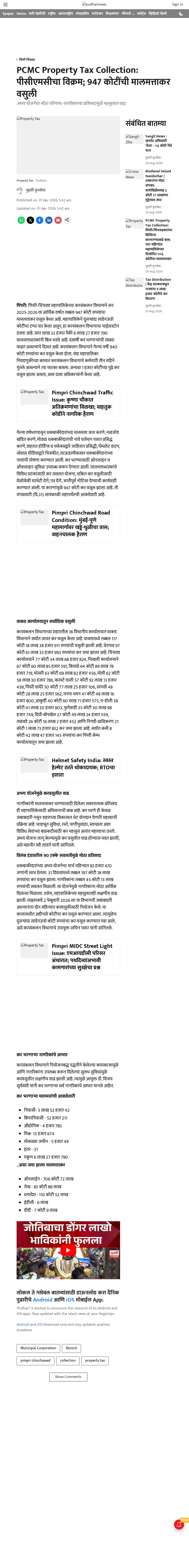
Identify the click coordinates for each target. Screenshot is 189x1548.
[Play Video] (68, 1250)
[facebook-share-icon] (39, 223)
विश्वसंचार (112, 14)
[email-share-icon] (58, 223)
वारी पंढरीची (37, 14)
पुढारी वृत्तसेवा (35, 190)
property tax (95, 1360)
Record (71, 1348)
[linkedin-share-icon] (49, 223)
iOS (70, 1300)
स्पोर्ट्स (141, 14)
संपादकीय (82, 14)
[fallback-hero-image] (135, 139)
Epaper (8, 14)
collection (68, 1360)
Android (43, 1300)
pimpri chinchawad (35, 1360)
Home (21, 14)
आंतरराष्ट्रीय (65, 14)
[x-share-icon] (30, 223)
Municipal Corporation (38, 1348)
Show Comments (68, 1377)
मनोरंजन (97, 14)
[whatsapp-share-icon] (21, 223)
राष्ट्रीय (52, 14)
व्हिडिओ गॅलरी (158, 14)
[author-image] (20, 190)
